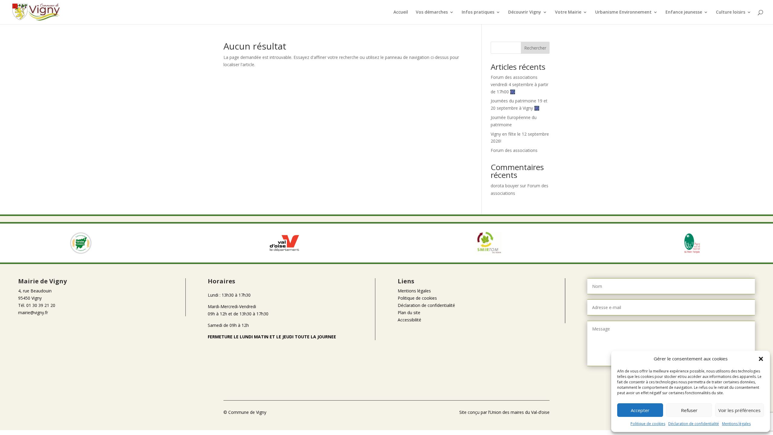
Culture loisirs (730, 12)
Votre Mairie (568, 12)
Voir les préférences (739, 410)
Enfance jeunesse (684, 12)
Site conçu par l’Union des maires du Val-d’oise (504, 412)
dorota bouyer (505, 185)
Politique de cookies (647, 423)
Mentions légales (736, 423)
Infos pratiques (478, 12)
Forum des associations (514, 150)
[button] (761, 359)
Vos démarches (432, 12)
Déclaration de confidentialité (693, 423)
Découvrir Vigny (524, 12)
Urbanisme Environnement (623, 12)
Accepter (640, 410)
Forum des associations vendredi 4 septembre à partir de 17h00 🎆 (519, 84)
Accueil (400, 12)
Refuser (689, 410)
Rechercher (535, 48)
